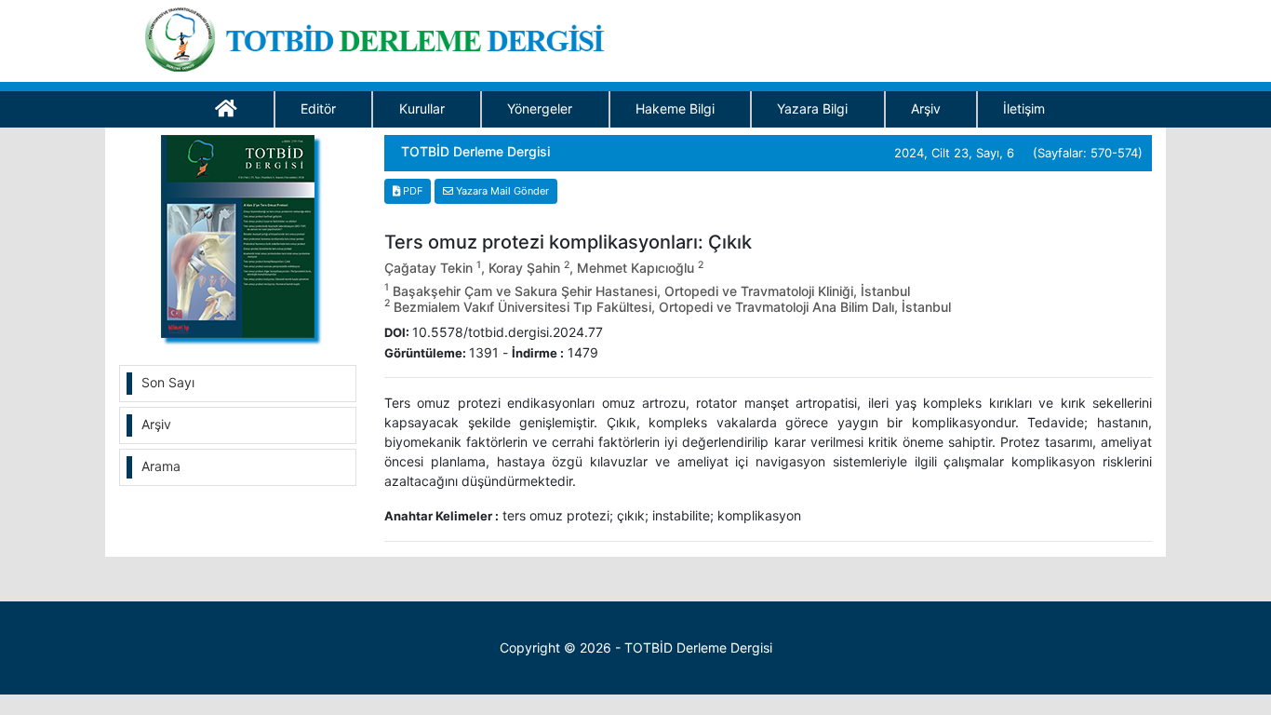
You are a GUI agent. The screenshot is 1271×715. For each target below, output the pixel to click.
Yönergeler (539, 108)
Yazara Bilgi (812, 108)
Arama (161, 466)
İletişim (1024, 108)
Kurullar (422, 108)
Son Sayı (167, 382)
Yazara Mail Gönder (501, 190)
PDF (411, 190)
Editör (318, 108)
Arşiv (926, 108)
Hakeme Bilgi (675, 108)
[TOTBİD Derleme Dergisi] (381, 36)
